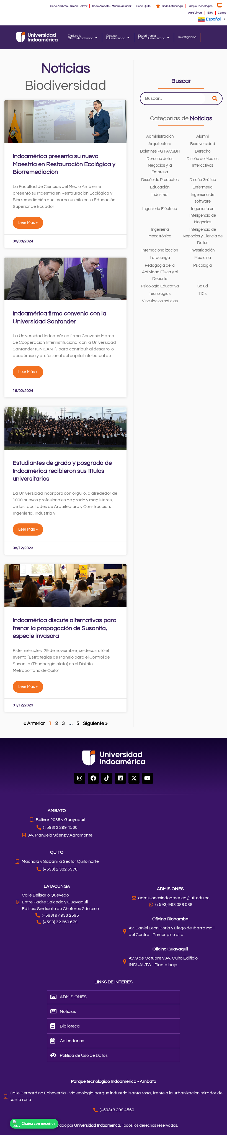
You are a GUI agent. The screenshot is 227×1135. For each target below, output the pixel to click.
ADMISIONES (170, 889)
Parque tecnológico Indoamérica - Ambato (113, 1081)
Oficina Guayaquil (170, 949)
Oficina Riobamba (170, 919)
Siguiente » (95, 723)
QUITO (56, 852)
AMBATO (57, 810)
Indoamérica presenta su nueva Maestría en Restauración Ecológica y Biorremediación (64, 164)
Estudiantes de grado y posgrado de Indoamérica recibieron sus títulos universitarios (62, 471)
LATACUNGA (57, 886)
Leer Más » (28, 223)
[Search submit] (214, 98)
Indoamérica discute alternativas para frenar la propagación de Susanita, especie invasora (65, 628)
